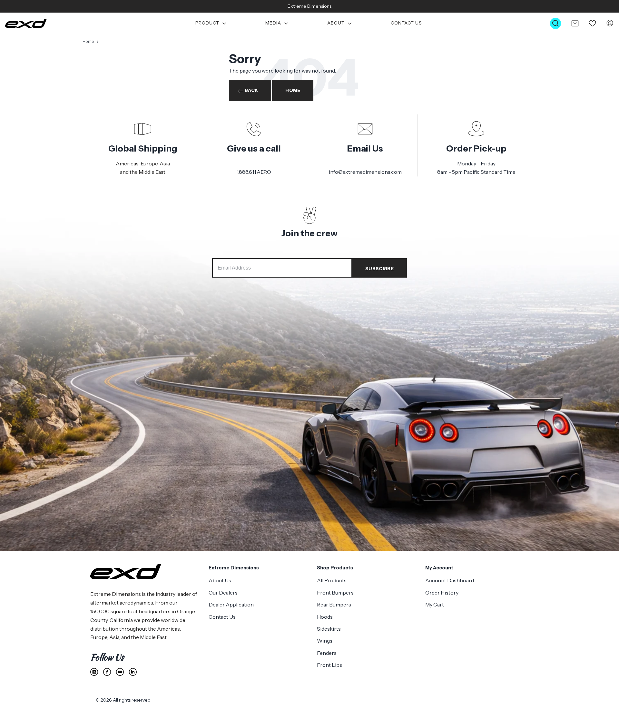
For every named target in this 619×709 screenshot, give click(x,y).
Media (273, 23)
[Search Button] (555, 23)
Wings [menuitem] (324, 640)
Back (251, 90)
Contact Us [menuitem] (222, 617)
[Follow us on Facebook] (107, 672)
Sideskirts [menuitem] (329, 628)
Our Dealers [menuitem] (223, 592)
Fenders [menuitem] (327, 653)
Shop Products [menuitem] (335, 568)
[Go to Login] (610, 23)
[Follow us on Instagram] (94, 672)
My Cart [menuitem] (434, 604)
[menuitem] (211, 23)
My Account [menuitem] (439, 568)
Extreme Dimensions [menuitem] (234, 568)
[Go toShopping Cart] (575, 23)
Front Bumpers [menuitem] (335, 592)
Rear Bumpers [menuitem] (334, 604)
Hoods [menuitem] (325, 617)
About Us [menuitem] (220, 580)
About (336, 23)
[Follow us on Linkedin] (133, 672)
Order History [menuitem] (441, 592)
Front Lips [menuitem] (329, 665)
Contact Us (406, 23)
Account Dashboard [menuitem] (449, 580)
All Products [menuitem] (332, 580)
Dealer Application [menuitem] (231, 604)
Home (88, 41)
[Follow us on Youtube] (120, 672)
